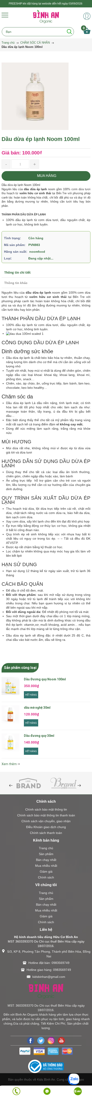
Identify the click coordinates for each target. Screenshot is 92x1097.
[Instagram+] (51, 1040)
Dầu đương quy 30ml (39, 735)
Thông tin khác (15, 283)
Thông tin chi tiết (17, 272)
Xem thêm (9, 764)
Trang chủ (46, 848)
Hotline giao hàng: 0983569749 (49, 970)
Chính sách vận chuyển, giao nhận (46, 821)
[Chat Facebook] (47, 1091)
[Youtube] (61, 1040)
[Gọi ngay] (16, 1091)
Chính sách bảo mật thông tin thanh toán (46, 815)
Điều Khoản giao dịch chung (46, 827)
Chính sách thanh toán (46, 833)
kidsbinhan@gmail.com (48, 977)
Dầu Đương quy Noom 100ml (45, 679)
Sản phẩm (46, 854)
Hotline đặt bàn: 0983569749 (48, 963)
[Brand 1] (28, 783)
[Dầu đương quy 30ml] (10, 742)
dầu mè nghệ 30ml (37, 707)
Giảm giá (46, 871)
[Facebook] (30, 1040)
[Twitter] (40, 1040)
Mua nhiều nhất (46, 865)
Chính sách (46, 877)
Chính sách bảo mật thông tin (46, 809)
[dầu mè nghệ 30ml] (10, 714)
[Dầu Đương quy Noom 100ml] (10, 686)
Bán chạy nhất (46, 860)
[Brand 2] (63, 783)
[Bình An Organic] (46, 16)
